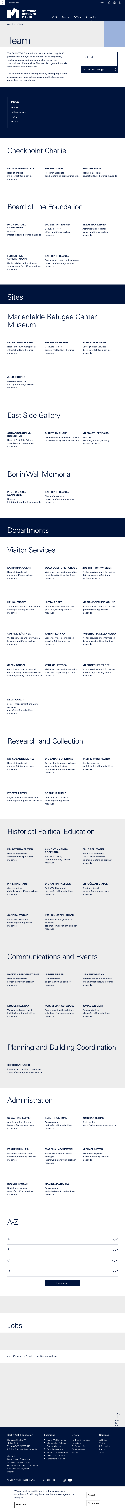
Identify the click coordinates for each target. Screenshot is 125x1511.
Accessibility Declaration (19, 1462)
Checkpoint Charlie (56, 1455)
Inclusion (76, 1452)
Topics (65, 17)
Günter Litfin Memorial (57, 1452)
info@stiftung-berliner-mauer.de (22, 1449)
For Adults (76, 1443)
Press (101, 2)
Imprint (10, 1471)
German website (48, 1356)
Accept (91, 1495)
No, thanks (93, 1503)
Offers (77, 17)
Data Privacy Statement (18, 1459)
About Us (91, 17)
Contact (11, 1456)
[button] (109, 2)
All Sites (103, 1440)
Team (20, 24)
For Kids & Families (81, 1440)
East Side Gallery (55, 1449)
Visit (54, 17)
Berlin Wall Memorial (56, 1440)
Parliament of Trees (56, 1458)
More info (21, 1504)
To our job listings (94, 69)
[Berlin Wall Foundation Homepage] (21, 17)
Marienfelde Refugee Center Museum (56, 1444)
